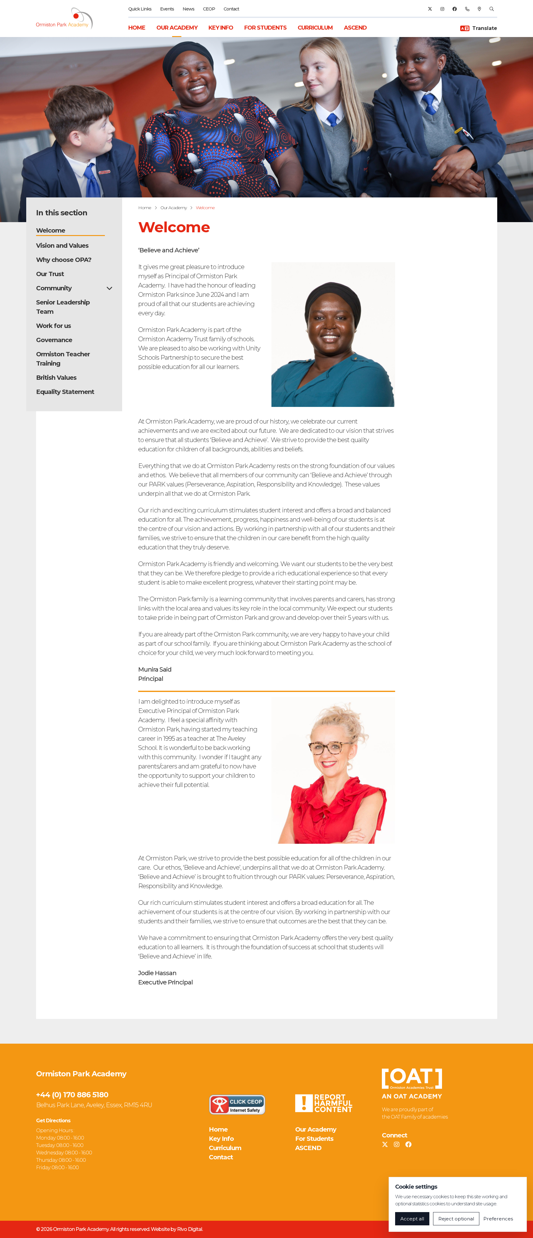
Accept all (412, 1219)
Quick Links (139, 9)
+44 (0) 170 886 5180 (72, 1094)
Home (136, 27)
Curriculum (315, 27)
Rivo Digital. (190, 1229)
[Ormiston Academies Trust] (412, 1083)
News (188, 9)
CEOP (209, 9)
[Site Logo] (68, 18)
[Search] (492, 9)
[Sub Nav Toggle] (109, 288)
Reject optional (456, 1219)
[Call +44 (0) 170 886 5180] (467, 9)
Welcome (205, 207)
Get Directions (53, 1121)
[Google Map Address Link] (479, 9)
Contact (231, 9)
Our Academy (176, 27)
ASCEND (355, 27)
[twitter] (430, 9)
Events (167, 9)
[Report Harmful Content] (323, 1103)
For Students (265, 27)
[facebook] (454, 9)
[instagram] (442, 9)
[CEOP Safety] (237, 1104)
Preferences (498, 1219)
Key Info (221, 27)
